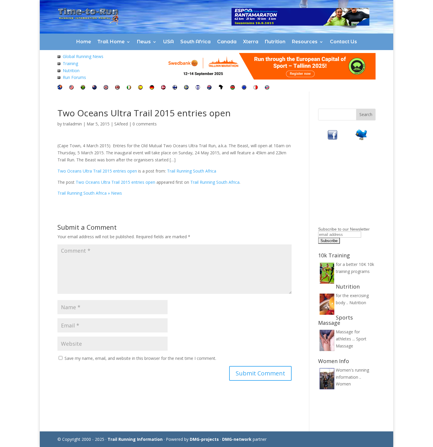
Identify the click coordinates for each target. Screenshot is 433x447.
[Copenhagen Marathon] (163, 88)
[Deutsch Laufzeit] (152, 88)
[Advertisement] (355, 188)
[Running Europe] (244, 88)
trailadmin (72, 124)
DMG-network (237, 439)
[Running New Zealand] (94, 88)
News (144, 41)
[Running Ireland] (129, 88)
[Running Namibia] (267, 88)
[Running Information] (59, 88)
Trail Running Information (135, 439)
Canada (227, 41)
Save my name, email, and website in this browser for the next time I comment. (140, 358)
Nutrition (275, 41)
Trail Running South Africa (191, 171)
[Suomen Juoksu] (175, 88)
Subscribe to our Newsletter (344, 229)
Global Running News (83, 56)
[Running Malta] (255, 88)
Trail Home (111, 41)
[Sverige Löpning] (186, 88)
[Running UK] (106, 88)
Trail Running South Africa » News (89, 193)
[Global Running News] (58, 56)
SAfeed (121, 124)
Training (70, 63)
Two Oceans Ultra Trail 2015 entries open (97, 171)
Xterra (250, 41)
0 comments (145, 124)
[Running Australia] (209, 88)
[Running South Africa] (83, 88)
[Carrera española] (140, 88)
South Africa (195, 41)
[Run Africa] (221, 88)
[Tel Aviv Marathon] (198, 88)
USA (168, 41)
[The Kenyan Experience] (232, 88)
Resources (305, 41)
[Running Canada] (117, 88)
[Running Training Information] (58, 77)
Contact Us (343, 41)
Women (343, 384)
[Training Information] (58, 63)
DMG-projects (204, 439)
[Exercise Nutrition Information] (58, 70)
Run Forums (74, 77)
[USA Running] (71, 88)
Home (83, 41)
